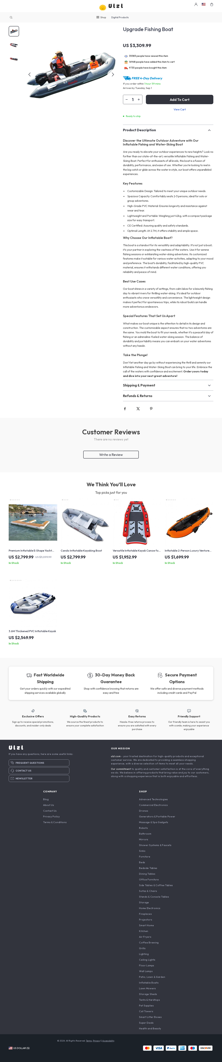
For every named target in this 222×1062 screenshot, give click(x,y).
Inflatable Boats (149, 982)
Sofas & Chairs (148, 891)
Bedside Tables (148, 868)
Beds (142, 862)
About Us (48, 805)
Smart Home (146, 925)
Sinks (142, 850)
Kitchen (143, 931)
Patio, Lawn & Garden (152, 976)
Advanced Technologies (153, 799)
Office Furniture (149, 879)
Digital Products (120, 17)
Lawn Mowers (147, 988)
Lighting (144, 954)
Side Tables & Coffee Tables (156, 885)
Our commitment (121, 769)
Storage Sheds (148, 994)
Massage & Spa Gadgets (153, 822)
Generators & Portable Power (157, 816)
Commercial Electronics (153, 805)
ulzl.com (116, 756)
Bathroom (145, 833)
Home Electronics (149, 908)
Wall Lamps (146, 971)
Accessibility (108, 1040)
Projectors (145, 919)
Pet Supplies (146, 1005)
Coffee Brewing (149, 942)
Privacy (96, 1040)
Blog (46, 799)
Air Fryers (145, 936)
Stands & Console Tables (154, 896)
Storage (144, 902)
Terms (89, 1040)
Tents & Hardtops (149, 999)
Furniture (144, 856)
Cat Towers (146, 1011)
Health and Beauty (150, 1028)
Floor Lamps (146, 965)
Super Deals (146, 1022)
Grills (142, 948)
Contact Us (50, 810)
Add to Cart (180, 99)
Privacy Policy (51, 816)
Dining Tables (147, 873)
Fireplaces (145, 913)
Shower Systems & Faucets (155, 845)
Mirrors (143, 839)
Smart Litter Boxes (150, 1017)
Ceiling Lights (147, 959)
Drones (143, 810)
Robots (143, 828)
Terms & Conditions (55, 822)
